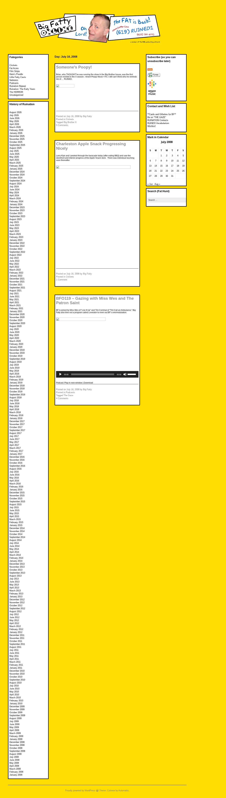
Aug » (157, 184)
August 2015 (15, 504)
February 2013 (16, 593)
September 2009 (17, 715)
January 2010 (15, 703)
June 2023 (14, 225)
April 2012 (14, 623)
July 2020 (14, 329)
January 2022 (15, 275)
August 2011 (15, 647)
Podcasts (70, 392)
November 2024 (16, 174)
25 (178, 171)
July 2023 (14, 222)
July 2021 (14, 293)
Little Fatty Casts (17, 77)
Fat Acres (14, 68)
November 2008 (16, 745)
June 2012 (14, 617)
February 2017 (16, 451)
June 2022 (14, 261)
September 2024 (17, 180)
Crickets (70, 119)
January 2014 (15, 561)
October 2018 (15, 391)
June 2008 (14, 760)
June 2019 (14, 368)
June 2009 (14, 724)
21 (156, 171)
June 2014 (14, 546)
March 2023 (15, 234)
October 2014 (15, 534)
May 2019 (14, 371)
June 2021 (14, 296)
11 (178, 160)
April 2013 (14, 587)
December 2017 (16, 421)
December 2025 (16, 136)
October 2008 (15, 748)
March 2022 (15, 270)
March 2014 (15, 555)
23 (167, 171)
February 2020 (16, 344)
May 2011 (14, 656)
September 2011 (17, 644)
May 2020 (14, 335)
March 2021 (15, 305)
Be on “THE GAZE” (156, 117)
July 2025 (14, 151)
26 (183, 171)
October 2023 (15, 213)
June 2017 (14, 439)
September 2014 (17, 537)
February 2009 (16, 736)
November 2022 (16, 246)
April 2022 (14, 267)
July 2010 (14, 685)
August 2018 (15, 397)
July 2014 (14, 543)
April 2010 (14, 694)
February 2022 (16, 273)
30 (167, 176)
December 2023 (16, 207)
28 (156, 176)
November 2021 (16, 281)
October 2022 (15, 249)
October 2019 (15, 356)
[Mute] (125, 374)
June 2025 (14, 154)
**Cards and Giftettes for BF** (161, 114)
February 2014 (16, 558)
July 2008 (14, 757)
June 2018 (14, 403)
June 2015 (14, 510)
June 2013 (14, 581)
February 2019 (16, 379)
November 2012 (16, 602)
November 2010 (16, 674)
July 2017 (14, 436)
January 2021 (15, 311)
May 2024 (14, 192)
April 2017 (14, 445)
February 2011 (16, 665)
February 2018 (16, 415)
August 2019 (15, 362)
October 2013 (15, 570)
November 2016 (16, 460)
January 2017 (15, 454)
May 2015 (14, 513)
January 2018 (15, 418)
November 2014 (16, 531)
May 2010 (14, 691)
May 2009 (14, 727)
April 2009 (14, 730)
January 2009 (15, 739)
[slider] (132, 374)
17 (172, 166)
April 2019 (14, 374)
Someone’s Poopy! (74, 67)
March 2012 (15, 626)
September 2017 (17, 430)
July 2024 (14, 186)
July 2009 (14, 721)
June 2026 (14, 118)
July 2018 (14, 400)
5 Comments (62, 125)
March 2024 (15, 198)
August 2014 (15, 540)
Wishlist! (151, 126)
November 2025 (16, 139)
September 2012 (17, 608)
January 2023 (15, 240)
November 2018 (16, 388)
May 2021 (14, 299)
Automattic (123, 790)
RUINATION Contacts (157, 120)
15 (161, 166)
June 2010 (14, 688)
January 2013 (15, 596)
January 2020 (15, 347)
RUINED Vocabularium (158, 123)
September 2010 (17, 680)
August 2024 (15, 183)
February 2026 (16, 130)
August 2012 (15, 611)
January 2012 (15, 632)
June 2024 (14, 189)
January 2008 (15, 775)
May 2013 (14, 584)
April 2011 (14, 659)
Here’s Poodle (16, 74)
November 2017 (16, 424)
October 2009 (15, 712)
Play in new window (73, 383)
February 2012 (16, 629)
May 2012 (14, 620)
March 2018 (15, 412)
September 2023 (17, 216)
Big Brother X (70, 122)
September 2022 (17, 252)
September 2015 (17, 501)
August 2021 (15, 290)
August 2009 (15, 718)
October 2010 (15, 677)
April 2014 (14, 552)
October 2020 (15, 320)
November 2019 (16, 353)
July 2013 (14, 578)
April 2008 (14, 766)
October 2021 (15, 284)
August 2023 (15, 219)
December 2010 (16, 671)
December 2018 (16, 385)
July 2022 (14, 258)
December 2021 (16, 278)
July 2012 (14, 614)
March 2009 (15, 733)
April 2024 (14, 195)
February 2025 (16, 166)
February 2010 (16, 700)
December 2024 (16, 171)
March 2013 (15, 590)
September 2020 (17, 323)
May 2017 (14, 442)
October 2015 (15, 498)
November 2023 (16, 210)
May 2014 (14, 549)
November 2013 (16, 567)
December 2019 (16, 350)
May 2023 (14, 228)
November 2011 (16, 638)
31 (172, 176)
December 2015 (16, 492)
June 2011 (14, 653)
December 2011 (16, 635)
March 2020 (15, 341)
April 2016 (14, 480)
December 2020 (16, 314)
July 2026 (14, 115)
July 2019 (14, 365)
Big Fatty (87, 116)
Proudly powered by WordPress (80, 790)
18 (178, 166)
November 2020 (16, 317)
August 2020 (15, 326)
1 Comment (61, 279)
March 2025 (15, 163)
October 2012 (15, 605)
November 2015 (16, 495)
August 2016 (15, 469)
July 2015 (14, 507)
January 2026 (15, 133)
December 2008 (16, 742)
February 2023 (16, 237)
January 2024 (15, 204)
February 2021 (16, 308)
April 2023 (14, 231)
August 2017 (15, 433)
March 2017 (15, 448)
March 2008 (15, 769)
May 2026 (14, 121)
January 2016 (15, 489)
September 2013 (17, 573)
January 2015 (15, 525)
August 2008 (15, 754)
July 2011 (14, 650)
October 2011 (15, 641)
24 (172, 171)
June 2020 (14, 332)
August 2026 (15, 112)
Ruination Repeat (17, 86)
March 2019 (15, 376)
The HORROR (16, 92)
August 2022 (15, 255)
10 (172, 160)
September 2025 (17, 145)
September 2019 (17, 359)
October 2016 (15, 463)
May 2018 (14, 406)
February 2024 (16, 201)
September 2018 (17, 394)
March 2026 (15, 127)
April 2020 (14, 338)
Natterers (13, 80)
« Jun (150, 184)
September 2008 (17, 751)
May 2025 (14, 157)
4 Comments (62, 398)
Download (88, 383)
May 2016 (14, 477)
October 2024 (15, 177)
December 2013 (16, 564)
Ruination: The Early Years (22, 89)
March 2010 (15, 697)
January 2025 (15, 169)
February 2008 (16, 772)
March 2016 (15, 483)
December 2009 (16, 706)
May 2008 (14, 763)
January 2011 (15, 668)
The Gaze (68, 395)
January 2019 (15, 382)
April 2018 (14, 409)
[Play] (60, 374)
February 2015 (16, 522)
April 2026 (14, 124)
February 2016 (16, 486)
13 (150, 166)
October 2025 (15, 142)
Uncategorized (16, 95)
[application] (97, 374)
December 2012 (16, 599)
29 (161, 176)
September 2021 (17, 287)
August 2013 (15, 576)
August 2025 (15, 148)
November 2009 (16, 709)
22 (161, 171)
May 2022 (14, 264)
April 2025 (14, 160)
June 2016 (14, 475)
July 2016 (14, 472)
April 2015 (14, 516)
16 (167, 166)
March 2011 (15, 662)
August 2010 (15, 682)
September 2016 (17, 466)
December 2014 (16, 528)
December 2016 (16, 457)
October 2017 (15, 427)
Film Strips (14, 71)
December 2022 (16, 243)
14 (156, 166)
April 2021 (14, 302)
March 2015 (15, 519)
